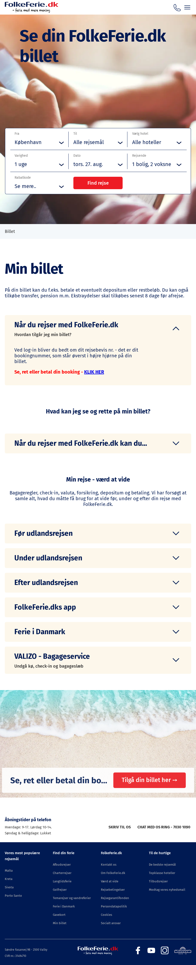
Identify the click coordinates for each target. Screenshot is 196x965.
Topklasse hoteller (162, 873)
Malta (9, 870)
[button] (98, 328)
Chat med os (148, 827)
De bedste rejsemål (162, 864)
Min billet (59, 923)
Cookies (106, 915)
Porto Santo (13, 895)
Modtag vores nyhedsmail (167, 889)
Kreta (8, 879)
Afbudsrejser (62, 864)
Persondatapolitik (114, 906)
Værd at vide (109, 881)
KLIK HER (94, 372)
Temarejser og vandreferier (72, 898)
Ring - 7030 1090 (175, 827)
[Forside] (31, 11)
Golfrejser (60, 889)
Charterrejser (62, 873)
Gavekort (59, 915)
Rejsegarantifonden (115, 898)
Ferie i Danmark (64, 906)
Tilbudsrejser (158, 881)
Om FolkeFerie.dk (113, 873)
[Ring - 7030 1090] (177, 7)
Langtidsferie (62, 881)
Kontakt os (108, 864)
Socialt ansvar (111, 923)
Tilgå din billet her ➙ (149, 780)
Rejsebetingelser (113, 889)
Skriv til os (120, 827)
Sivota (9, 887)
